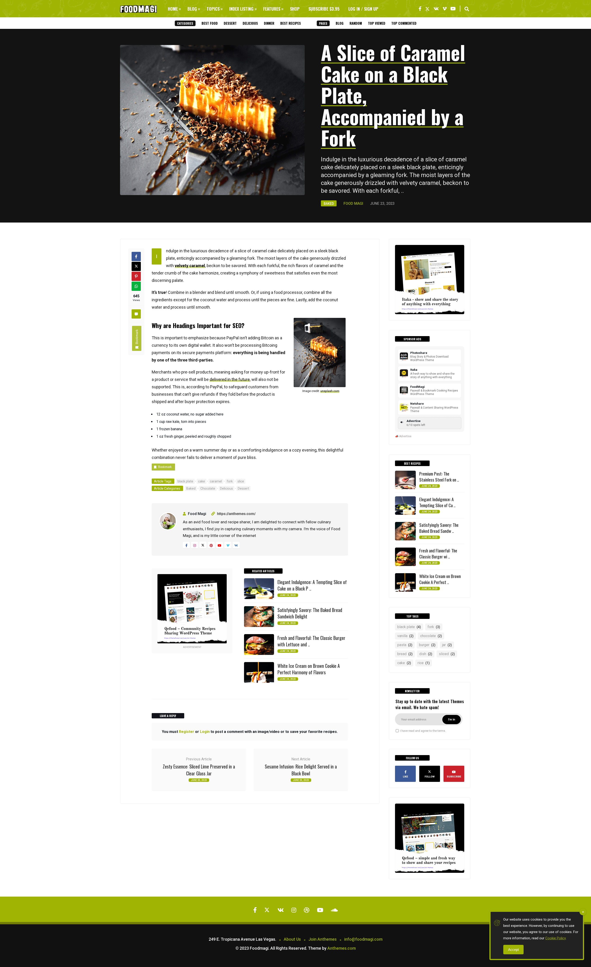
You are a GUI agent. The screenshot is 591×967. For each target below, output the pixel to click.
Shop (294, 9)
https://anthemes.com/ (236, 514)
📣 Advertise (403, 436)
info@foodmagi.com (363, 939)
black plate (185, 481)
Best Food (210, 23)
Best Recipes (290, 23)
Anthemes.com (341, 948)
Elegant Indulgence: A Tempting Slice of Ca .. (437, 502)
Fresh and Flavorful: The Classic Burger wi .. (438, 553)
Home (173, 9)
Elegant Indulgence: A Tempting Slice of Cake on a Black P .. (312, 585)
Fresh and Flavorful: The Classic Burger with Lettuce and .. (311, 641)
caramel (216, 481)
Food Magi (353, 203)
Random (356, 23)
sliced (447, 654)
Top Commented (403, 23)
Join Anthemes (322, 939)
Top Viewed (376, 23)
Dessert (230, 23)
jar (447, 645)
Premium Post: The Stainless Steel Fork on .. (439, 476)
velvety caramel (190, 265)
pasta (404, 645)
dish (425, 654)
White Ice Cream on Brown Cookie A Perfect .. (440, 579)
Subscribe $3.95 (323, 9)
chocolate (431, 636)
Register (186, 731)
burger (427, 645)
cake (201, 481)
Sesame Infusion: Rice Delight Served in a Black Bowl (301, 770)
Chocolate (207, 488)
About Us (292, 939)
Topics (213, 9)
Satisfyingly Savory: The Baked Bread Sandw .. (438, 527)
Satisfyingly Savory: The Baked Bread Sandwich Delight (309, 613)
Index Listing (241, 9)
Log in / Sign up (363, 9)
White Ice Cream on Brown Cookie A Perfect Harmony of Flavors (308, 669)
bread (405, 654)
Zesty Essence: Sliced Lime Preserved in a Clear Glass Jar (199, 770)
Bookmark (137, 336)
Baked (329, 203)
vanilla (405, 636)
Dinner (269, 23)
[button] (467, 9)
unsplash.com (329, 391)
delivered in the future (230, 379)
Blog (192, 9)
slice (241, 481)
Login (205, 731)
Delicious (250, 23)
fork (230, 481)
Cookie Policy (555, 938)
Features (271, 9)
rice (424, 663)
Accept (513, 950)
